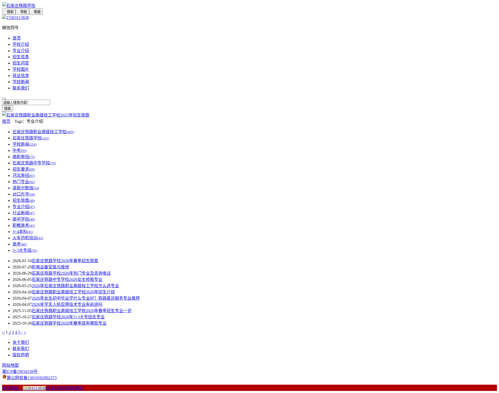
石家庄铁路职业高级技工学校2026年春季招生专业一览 (82, 310)
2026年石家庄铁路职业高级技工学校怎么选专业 (75, 286)
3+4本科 (22, 231)
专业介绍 (20, 50)
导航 (22, 12)
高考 (19, 244)
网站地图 (10, 365)
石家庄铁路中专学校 (34, 163)
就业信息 (20, 75)
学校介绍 (20, 44)
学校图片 (20, 69)
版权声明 (20, 355)
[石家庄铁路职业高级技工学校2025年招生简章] (45, 115)
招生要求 (23, 169)
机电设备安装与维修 (50, 267)
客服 (36, 12)
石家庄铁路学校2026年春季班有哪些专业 (69, 323)
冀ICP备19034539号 (20, 371)
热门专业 (23, 181)
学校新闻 (20, 82)
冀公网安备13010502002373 (32, 378)
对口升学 (23, 194)
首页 (16, 38)
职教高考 (23, 225)
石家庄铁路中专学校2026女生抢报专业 (67, 279)
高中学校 (23, 219)
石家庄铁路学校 (30, 138)
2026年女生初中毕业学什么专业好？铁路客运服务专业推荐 (86, 298)
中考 (19, 150)
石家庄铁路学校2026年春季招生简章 (65, 261)
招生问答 (20, 63)
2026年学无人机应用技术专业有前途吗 (67, 304)
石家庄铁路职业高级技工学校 (43, 132)
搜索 (9, 12)
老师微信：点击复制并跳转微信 (42, 388)
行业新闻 (23, 213)
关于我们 (20, 342)
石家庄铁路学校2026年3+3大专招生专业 (68, 317)
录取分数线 (25, 188)
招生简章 (23, 200)
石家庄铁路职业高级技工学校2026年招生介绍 (73, 292)
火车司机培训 (27, 238)
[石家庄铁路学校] (135, 5)
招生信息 (20, 57)
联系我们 (20, 88)
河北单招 (23, 175)
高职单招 (23, 156)
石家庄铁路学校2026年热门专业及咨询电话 (71, 273)
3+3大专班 (24, 250)
